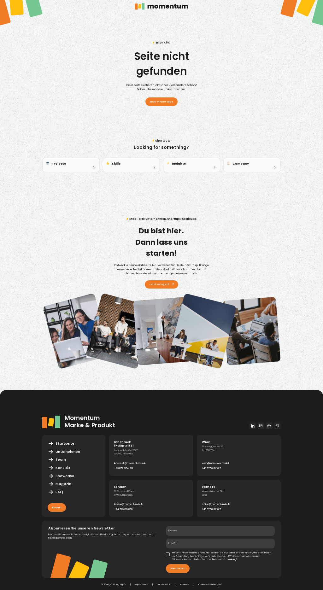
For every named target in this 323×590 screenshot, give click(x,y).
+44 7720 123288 (123, 509)
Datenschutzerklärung (224, 559)
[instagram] (260, 425)
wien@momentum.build (215, 463)
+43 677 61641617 (123, 468)
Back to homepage (161, 101)
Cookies (184, 584)
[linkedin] (253, 425)
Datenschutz (164, 584)
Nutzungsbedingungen (114, 584)
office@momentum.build (216, 504)
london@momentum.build (128, 504)
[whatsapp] (277, 425)
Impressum (141, 584)
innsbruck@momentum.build (130, 463)
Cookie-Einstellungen (209, 584)
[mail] (269, 425)
